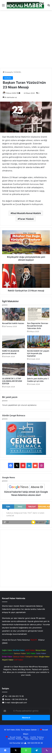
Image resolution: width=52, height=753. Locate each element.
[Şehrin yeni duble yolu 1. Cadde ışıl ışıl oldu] (38, 369)
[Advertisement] (26, 40)
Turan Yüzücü (26, 219)
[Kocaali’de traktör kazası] (13, 314)
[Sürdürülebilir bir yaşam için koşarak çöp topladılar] (38, 341)
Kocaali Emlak (15, 737)
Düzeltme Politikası (15, 738)
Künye (25, 737)
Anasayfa (8, 72)
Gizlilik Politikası (37, 737)
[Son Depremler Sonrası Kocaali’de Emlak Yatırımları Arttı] (38, 314)
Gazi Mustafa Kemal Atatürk (26, 213)
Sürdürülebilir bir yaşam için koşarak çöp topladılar (38, 353)
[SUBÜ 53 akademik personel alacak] (13, 341)
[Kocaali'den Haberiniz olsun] (25, 5)
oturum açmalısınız (28, 405)
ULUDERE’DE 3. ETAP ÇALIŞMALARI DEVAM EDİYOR (12, 381)
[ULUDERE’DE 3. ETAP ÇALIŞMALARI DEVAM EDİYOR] (13, 369)
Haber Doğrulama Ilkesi (34, 738)
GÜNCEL (17, 72)
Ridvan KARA (11, 93)
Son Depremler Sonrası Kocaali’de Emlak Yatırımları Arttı (37, 325)
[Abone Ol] (26, 487)
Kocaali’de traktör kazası (13, 323)
